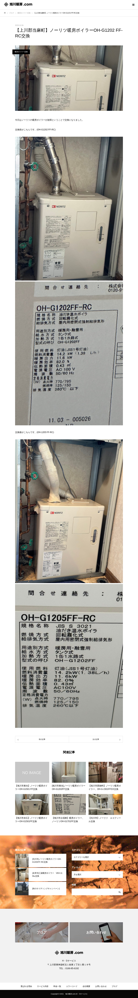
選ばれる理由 (26, 986)
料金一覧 (57, 986)
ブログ (114, 986)
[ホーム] (5, 13)
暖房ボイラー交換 (21, 52)
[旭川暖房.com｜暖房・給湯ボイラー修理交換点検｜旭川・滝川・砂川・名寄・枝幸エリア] (18, 4)
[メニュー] (133, 4)
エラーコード (71, 986)
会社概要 (86, 986)
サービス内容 (42, 986)
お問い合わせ (101, 986)
